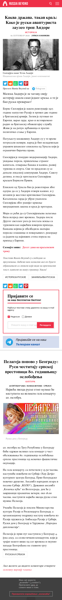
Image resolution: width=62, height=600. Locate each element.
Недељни (15, 316)
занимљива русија (43, 277)
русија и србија (15, 554)
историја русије (15, 277)
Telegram (40, 89)
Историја (31, 32)
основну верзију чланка (17, 570)
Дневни (28, 316)
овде (33, 585)
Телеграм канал (28, 344)
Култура (30, 381)
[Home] (5, 3)
